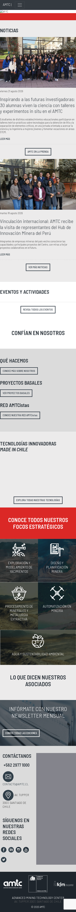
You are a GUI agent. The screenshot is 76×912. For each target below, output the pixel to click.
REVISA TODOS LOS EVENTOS (38, 309)
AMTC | (7, 4)
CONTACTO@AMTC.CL (15, 784)
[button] (5, 11)
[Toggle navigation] (20, 5)
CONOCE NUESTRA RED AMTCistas (20, 415)
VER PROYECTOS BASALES (16, 393)
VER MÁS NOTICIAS (38, 267)
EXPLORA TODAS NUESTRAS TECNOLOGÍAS (38, 500)
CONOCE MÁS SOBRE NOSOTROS (19, 370)
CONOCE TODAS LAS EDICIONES (21, 733)
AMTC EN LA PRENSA (38, 151)
